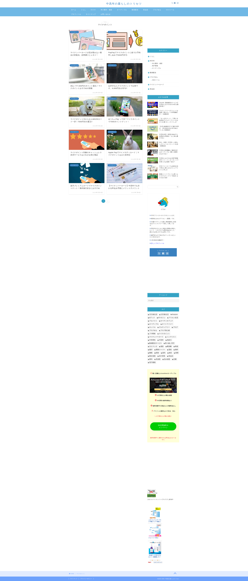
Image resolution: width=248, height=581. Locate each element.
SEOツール (170, 10)
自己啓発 (162, 356)
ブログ (175, 327)
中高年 (161, 340)
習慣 (176, 353)
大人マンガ (153, 346)
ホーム (73, 10)
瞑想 (157, 353)
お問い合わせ (106, 14)
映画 (176, 346)
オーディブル (122, 10)
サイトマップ (91, 14)
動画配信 (135, 10)
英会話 (145, 10)
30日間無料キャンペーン (163, 426)
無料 (176, 349)
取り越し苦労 (169, 343)
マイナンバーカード (157, 84)
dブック (152, 317)
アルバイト (153, 321)
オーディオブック (166, 321)
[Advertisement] (163, 31)
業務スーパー (160, 349)
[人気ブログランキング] (163, 495)
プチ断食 (152, 333)
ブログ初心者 (165, 330)
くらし (83, 10)
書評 (150, 349)
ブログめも (157, 10)
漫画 (170, 349)
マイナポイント (164, 333)
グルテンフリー (164, 327)
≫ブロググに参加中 (166, 499)
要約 (150, 359)
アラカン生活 (173, 317)
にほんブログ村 (152, 493)
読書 (175, 359)
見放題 (158, 359)
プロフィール (76, 14)
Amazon (175, 314)
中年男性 (152, 340)
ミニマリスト (171, 337)
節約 (163, 353)
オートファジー (167, 324)
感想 (162, 346)
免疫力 (169, 340)
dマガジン (161, 317)
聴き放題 (152, 356)
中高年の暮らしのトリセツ (124, 3)
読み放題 (167, 359)
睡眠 (150, 353)
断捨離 (169, 346)
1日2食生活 (165, 314)
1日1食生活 (153, 314)
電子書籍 (155, 65)
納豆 (170, 353)
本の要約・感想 (106, 10)
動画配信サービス (155, 343)
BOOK (93, 10)
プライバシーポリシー (86, 578)
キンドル (152, 327)
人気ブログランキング (153, 499)
